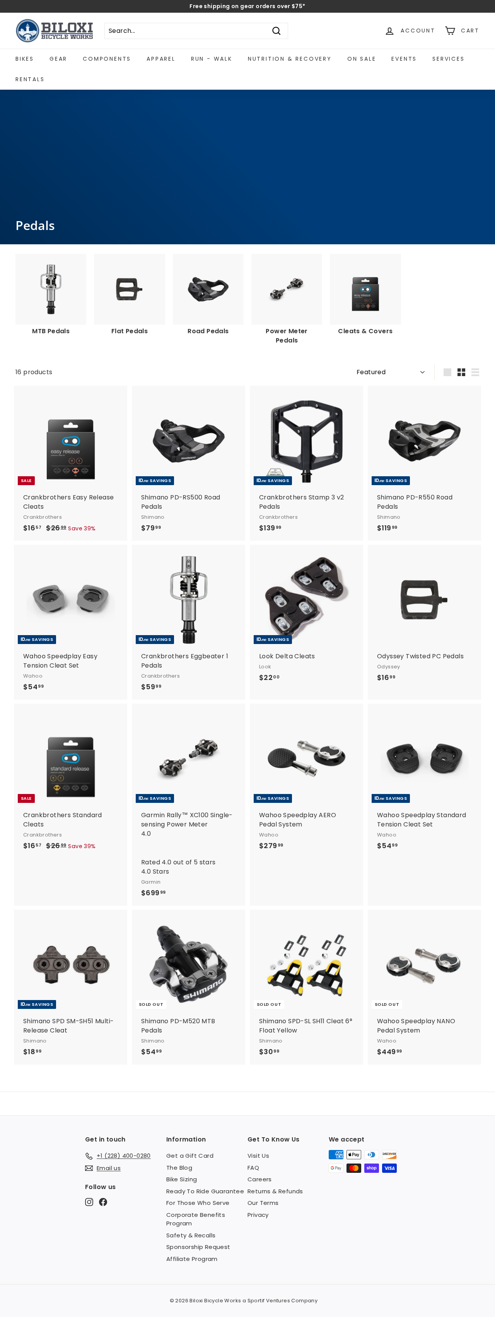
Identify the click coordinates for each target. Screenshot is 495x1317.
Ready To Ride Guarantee (205, 1191)
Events (404, 59)
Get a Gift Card (189, 1156)
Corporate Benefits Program (195, 1219)
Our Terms (263, 1203)
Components (107, 59)
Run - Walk (211, 59)
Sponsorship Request (198, 1247)
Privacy (258, 1215)
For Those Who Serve (198, 1203)
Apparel (161, 59)
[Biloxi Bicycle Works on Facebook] (103, 1202)
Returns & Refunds (275, 1191)
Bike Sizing (181, 1179)
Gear (58, 59)
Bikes (24, 59)
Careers (260, 1179)
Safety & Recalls (190, 1235)
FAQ (253, 1168)
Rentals (30, 79)
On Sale (361, 59)
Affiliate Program (192, 1259)
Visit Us (258, 1156)
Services (448, 59)
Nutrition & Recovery (290, 59)
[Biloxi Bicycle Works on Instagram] (89, 1202)
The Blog (179, 1168)
